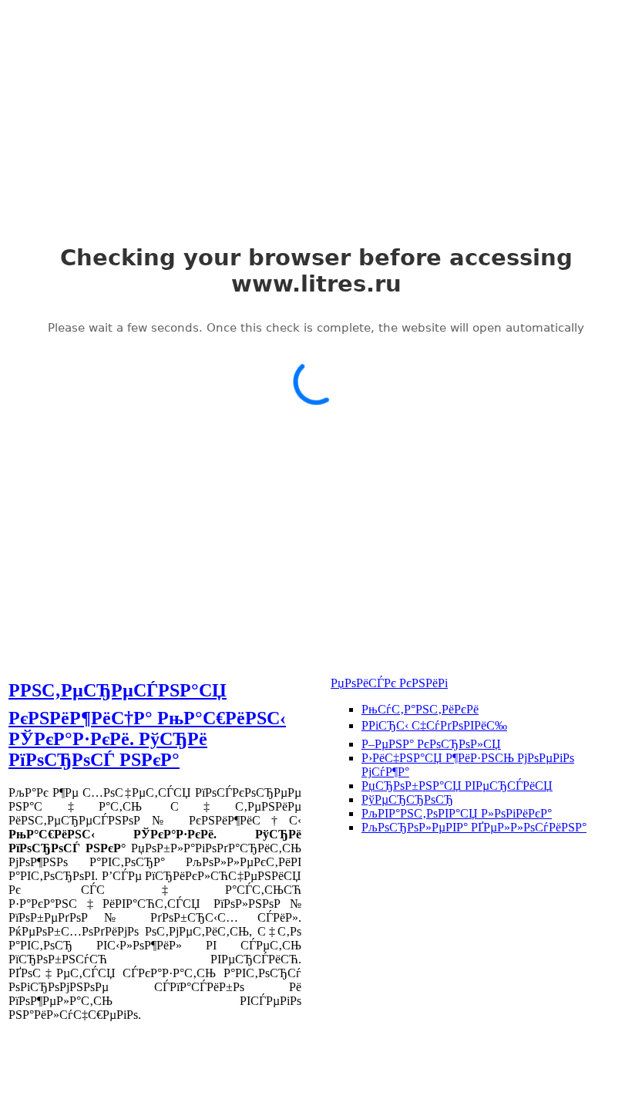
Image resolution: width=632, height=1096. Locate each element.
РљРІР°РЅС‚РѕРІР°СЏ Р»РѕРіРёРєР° (456, 813)
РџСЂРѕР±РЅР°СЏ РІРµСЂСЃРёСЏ (457, 785)
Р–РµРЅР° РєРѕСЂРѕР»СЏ (431, 743)
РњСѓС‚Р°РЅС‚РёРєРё (420, 709)
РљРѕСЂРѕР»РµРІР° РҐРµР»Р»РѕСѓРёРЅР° (474, 827)
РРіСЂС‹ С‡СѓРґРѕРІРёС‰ (434, 725)
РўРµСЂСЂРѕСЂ (407, 799)
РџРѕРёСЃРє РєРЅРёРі (389, 683)
